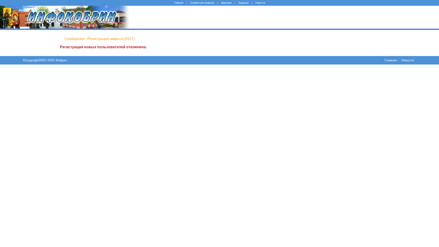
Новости (260, 2)
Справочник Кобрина (202, 2)
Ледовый (243, 2)
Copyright (32, 60)
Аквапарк (226, 2)
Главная (178, 2)
